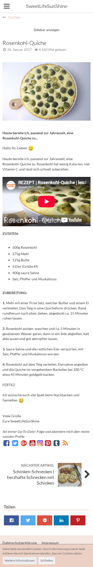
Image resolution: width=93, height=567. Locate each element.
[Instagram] (40, 443)
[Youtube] (33, 443)
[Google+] (24, 443)
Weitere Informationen (20, 560)
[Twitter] (15, 443)
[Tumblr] (57, 443)
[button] (6, 6)
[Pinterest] (48, 443)
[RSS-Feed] (65, 443)
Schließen (46, 560)
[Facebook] (6, 443)
